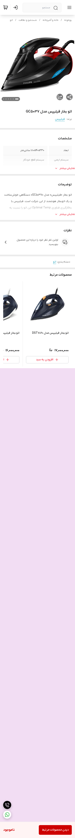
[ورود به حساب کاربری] (16, 7)
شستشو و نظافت (28, 20)
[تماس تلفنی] (7, 805)
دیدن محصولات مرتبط (55, 830)
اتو (11, 20)
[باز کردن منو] (68, 7)
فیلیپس (60, 119)
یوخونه (68, 20)
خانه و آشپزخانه (50, 20)
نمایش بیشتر (67, 168)
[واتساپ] (7, 815)
